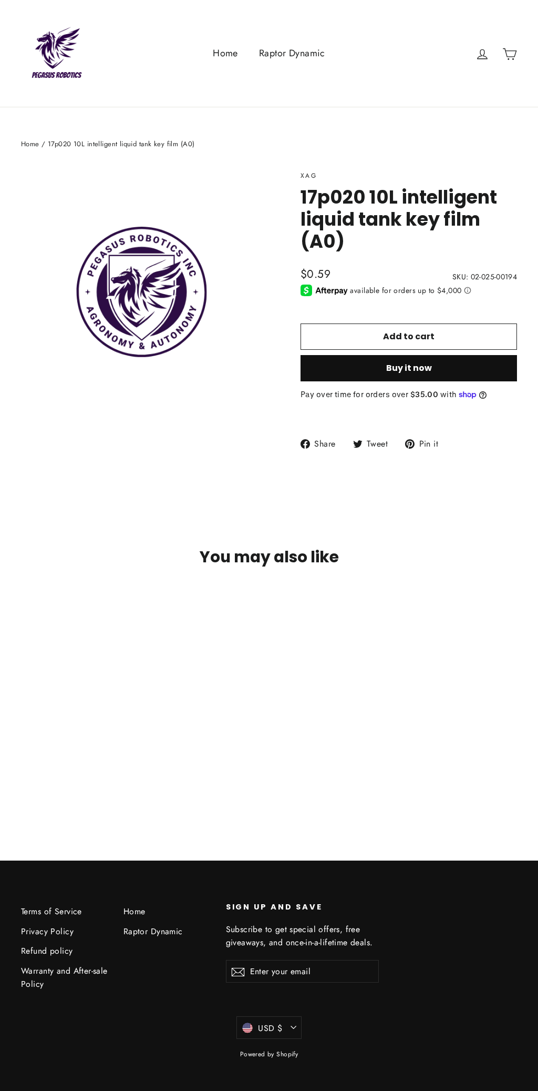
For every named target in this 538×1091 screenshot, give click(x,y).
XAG (309, 175)
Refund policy (47, 951)
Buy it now (409, 368)
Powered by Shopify (269, 1054)
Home (225, 53)
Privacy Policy (47, 931)
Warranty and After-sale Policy (64, 977)
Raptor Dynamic (292, 53)
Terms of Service (51, 911)
